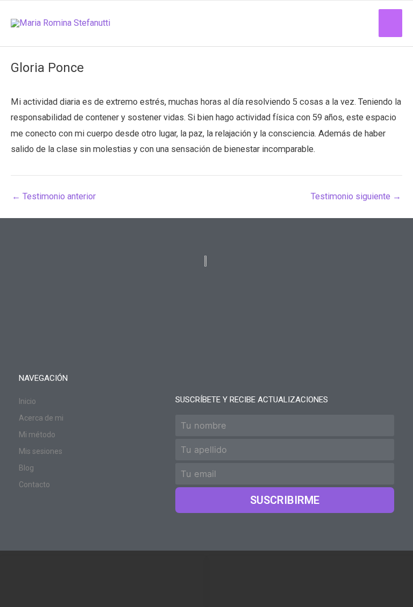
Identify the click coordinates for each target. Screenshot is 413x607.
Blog (26, 468)
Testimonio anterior (54, 196)
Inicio (27, 401)
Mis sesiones (40, 451)
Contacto (34, 484)
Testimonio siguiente (356, 196)
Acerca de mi (41, 418)
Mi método (37, 434)
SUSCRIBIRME (284, 500)
